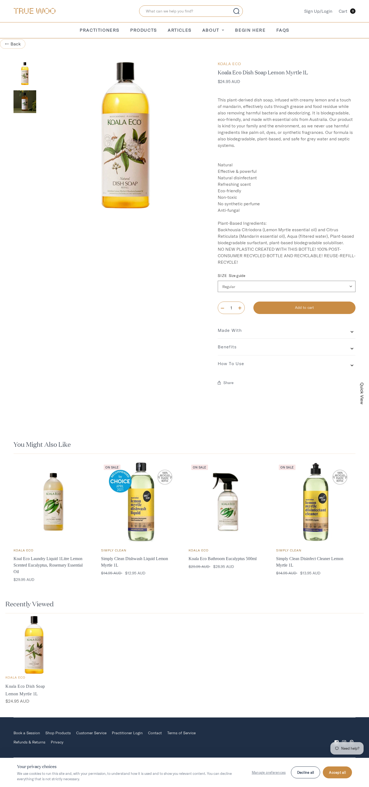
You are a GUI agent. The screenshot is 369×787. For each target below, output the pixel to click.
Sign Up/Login (318, 11)
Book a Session (27, 732)
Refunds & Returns (29, 742)
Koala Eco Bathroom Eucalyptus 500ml (223, 558)
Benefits (227, 346)
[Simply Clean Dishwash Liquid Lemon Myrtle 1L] (140, 501)
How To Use (231, 363)
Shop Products (58, 732)
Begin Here (250, 30)
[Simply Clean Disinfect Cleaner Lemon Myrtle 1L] (315, 501)
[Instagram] (344, 737)
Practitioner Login (127, 732)
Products (143, 30)
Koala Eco (229, 63)
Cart (346, 11)
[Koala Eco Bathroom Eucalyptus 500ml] (228, 501)
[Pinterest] (351, 737)
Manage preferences (269, 772)
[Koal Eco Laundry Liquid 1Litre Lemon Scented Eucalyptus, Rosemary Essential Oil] (53, 501)
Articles (180, 30)
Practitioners (99, 30)
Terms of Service (181, 732)
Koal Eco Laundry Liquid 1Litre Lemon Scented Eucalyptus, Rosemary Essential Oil (48, 565)
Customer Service (91, 732)
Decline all (305, 772)
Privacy (57, 742)
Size (232, 276)
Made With (230, 330)
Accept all (337, 772)
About (210, 30)
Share (228, 382)
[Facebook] (336, 737)
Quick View (362, 394)
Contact (155, 732)
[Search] (236, 11)
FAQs (282, 30)
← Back (13, 44)
